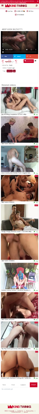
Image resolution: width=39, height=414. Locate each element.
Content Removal (16, 412)
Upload (26, 412)
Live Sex (10, 11)
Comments (29, 61)
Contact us (20, 411)
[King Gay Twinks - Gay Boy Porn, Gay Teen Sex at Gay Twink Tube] (21, 5)
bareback (9, 71)
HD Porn (30, 11)
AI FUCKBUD (20, 15)
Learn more (22, 2)
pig (14, 71)
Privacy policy (29, 411)
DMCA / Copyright (9, 411)
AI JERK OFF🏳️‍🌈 (20, 11)
